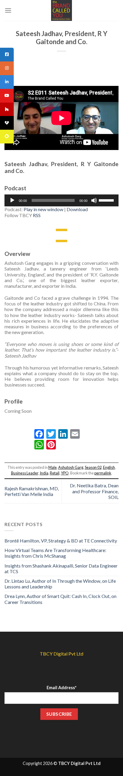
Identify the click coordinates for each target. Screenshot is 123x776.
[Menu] (8, 10)
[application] (61, 200)
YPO (65, 473)
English (109, 467)
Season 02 (93, 467)
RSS (37, 215)
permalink (102, 473)
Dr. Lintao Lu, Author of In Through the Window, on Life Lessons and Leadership (60, 583)
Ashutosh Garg (70, 467)
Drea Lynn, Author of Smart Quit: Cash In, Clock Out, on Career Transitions (60, 599)
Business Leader (24, 473)
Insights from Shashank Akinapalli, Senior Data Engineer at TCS (61, 568)
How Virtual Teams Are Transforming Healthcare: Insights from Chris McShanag (55, 553)
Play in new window (43, 209)
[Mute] (94, 200)
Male (52, 467)
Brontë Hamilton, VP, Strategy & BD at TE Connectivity (60, 540)
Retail (54, 473)
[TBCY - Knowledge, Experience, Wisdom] (61, 10)
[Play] (12, 200)
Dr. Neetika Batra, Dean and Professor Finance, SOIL (94, 491)
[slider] (107, 199)
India (44, 473)
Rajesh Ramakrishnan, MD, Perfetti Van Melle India (31, 491)
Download (77, 209)
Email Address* (61, 687)
